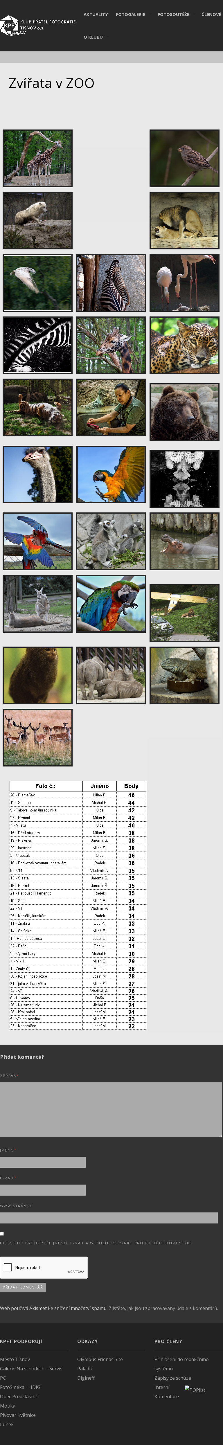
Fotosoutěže (173, 14)
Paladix (85, 1368)
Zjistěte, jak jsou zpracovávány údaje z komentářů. (163, 1308)
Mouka (7, 1406)
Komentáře (166, 1396)
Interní (161, 1387)
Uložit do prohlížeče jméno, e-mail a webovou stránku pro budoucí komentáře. (97, 1243)
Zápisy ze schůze (172, 1378)
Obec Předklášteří (19, 1396)
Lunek (7, 1424)
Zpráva (9, 1075)
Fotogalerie (130, 14)
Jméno (8, 1150)
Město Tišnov (15, 1359)
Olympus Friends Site (100, 1359)
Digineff (86, 1378)
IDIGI (36, 1387)
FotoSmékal (13, 1387)
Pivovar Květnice (18, 1415)
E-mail (8, 1178)
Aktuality (96, 14)
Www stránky (16, 1205)
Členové (211, 14)
